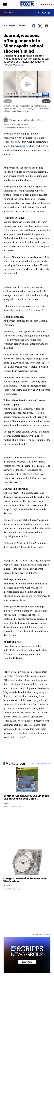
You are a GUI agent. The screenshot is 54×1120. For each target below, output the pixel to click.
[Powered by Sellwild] (46, 934)
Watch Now (46, 4)
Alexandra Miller (21, 120)
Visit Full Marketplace (41, 764)
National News (14, 25)
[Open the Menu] (4, 4)
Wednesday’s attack (25, 145)
